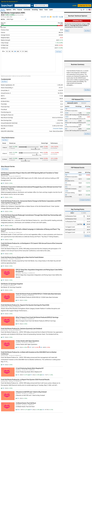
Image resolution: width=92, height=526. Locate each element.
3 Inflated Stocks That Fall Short (26, 403)
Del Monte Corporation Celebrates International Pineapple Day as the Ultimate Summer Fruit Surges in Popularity (31, 188)
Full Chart (58, 51)
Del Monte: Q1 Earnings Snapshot (12, 284)
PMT (30, 347)
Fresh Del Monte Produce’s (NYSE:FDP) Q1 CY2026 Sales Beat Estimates (38, 294)
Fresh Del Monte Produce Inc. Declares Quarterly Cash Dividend (21, 328)
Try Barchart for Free (84, 5)
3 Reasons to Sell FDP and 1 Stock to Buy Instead (31, 392)
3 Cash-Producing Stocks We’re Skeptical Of (29, 368)
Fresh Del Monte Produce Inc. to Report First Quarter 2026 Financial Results (25, 379)
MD (41, 347)
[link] (61, 17)
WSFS (18, 409)
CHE (18, 375)
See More (4, 81)
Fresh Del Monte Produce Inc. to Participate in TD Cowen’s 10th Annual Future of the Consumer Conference (31, 244)
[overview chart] (32, 63)
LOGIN (74, 5)
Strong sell (78, 21)
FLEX (43, 375)
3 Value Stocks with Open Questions (27, 341)
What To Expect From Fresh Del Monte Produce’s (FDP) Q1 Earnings (37, 317)
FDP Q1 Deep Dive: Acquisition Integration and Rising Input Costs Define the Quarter (39, 270)
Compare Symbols (85, 200)
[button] (90, 10)
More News (5, 169)
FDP (3, 183)
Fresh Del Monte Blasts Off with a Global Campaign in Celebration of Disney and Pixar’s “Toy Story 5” (30, 230)
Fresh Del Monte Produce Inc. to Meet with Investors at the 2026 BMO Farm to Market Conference (28, 353)
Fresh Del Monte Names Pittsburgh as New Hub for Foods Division (22, 257)
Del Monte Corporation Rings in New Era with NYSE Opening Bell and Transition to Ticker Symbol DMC (29, 174)
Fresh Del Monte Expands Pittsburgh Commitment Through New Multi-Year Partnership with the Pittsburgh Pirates (31, 216)
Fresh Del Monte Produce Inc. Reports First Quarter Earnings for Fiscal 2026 (25, 305)
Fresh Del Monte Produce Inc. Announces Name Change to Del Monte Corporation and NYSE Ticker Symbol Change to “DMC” (31, 202)
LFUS (43, 409)
